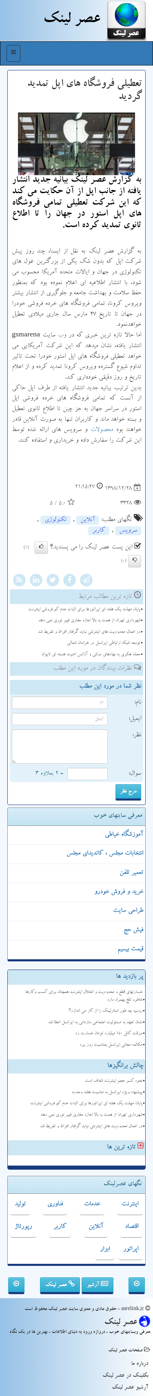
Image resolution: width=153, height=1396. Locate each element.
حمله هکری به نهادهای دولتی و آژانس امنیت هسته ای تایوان (90, 654)
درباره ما (139, 1364)
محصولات (102, 430)
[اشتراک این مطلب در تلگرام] (86, 581)
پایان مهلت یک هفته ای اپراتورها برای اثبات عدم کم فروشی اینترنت (84, 609)
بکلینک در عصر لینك (125, 1376)
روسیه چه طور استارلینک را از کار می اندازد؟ (105, 1011)
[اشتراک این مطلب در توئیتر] (52, 581)
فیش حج (133, 930)
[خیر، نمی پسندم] (134, 561)
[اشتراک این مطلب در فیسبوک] (69, 581)
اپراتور (130, 1249)
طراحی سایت (128, 911)
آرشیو (94, 1285)
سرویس (128, 530)
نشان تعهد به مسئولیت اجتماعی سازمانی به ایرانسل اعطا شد (95, 1022)
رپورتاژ (23, 1227)
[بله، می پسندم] (41, 547)
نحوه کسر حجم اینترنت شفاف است (113, 1081)
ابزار (105, 1249)
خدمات (92, 1204)
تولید (20, 1204)
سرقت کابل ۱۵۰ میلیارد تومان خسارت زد (108, 1033)
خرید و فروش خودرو (118, 892)
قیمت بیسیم (130, 949)
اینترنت (130, 1204)
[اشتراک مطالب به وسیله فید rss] (19, 581)
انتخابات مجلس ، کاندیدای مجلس (105, 853)
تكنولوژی (55, 520)
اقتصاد (131, 1227)
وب (62, 335)
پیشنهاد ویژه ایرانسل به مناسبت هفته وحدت (106, 1092)
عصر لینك (71, 20)
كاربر (98, 530)
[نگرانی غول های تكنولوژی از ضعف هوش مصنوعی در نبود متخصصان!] (137, 1286)
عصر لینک (57, 1285)
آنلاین (87, 520)
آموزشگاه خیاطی (124, 835)
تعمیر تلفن (131, 873)
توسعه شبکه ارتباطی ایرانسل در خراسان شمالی (103, 643)
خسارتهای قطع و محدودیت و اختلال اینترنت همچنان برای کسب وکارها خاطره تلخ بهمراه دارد (83, 996)
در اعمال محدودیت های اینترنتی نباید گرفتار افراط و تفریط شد (89, 632)
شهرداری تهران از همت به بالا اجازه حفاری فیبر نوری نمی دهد (89, 620)
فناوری (55, 1204)
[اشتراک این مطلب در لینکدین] (36, 581)
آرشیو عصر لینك (130, 1388)
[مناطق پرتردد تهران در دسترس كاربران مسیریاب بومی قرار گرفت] (16, 1286)
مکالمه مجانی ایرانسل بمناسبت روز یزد (111, 1045)
